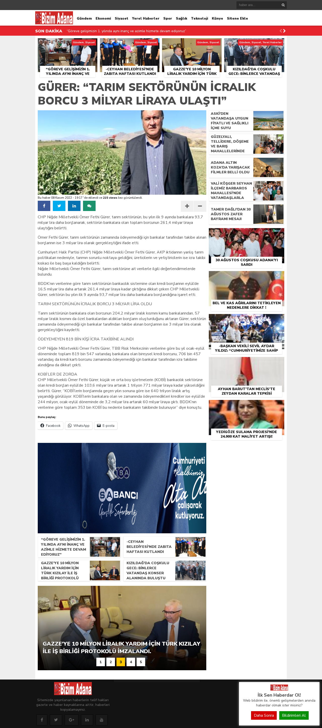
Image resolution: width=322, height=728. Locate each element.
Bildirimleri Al (294, 715)
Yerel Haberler (145, 18)
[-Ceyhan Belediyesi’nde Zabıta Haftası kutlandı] (129, 44)
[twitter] (59, 206)
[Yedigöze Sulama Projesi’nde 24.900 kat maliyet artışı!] (246, 405)
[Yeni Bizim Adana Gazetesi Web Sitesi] (279, 689)
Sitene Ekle (237, 18)
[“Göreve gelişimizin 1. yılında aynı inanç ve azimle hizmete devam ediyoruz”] (67, 44)
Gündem (84, 18)
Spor (167, 18)
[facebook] (44, 206)
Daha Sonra (264, 715)
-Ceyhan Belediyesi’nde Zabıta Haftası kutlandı (104, 32)
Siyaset (121, 18)
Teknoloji (199, 18)
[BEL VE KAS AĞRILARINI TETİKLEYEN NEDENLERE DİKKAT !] (246, 277)
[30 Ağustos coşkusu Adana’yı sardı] (246, 234)
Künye (217, 18)
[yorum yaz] (89, 206)
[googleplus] (71, 719)
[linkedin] (74, 206)
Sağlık (181, 18)
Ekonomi (103, 18)
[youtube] (102, 719)
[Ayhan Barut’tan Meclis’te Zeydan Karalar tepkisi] (246, 363)
